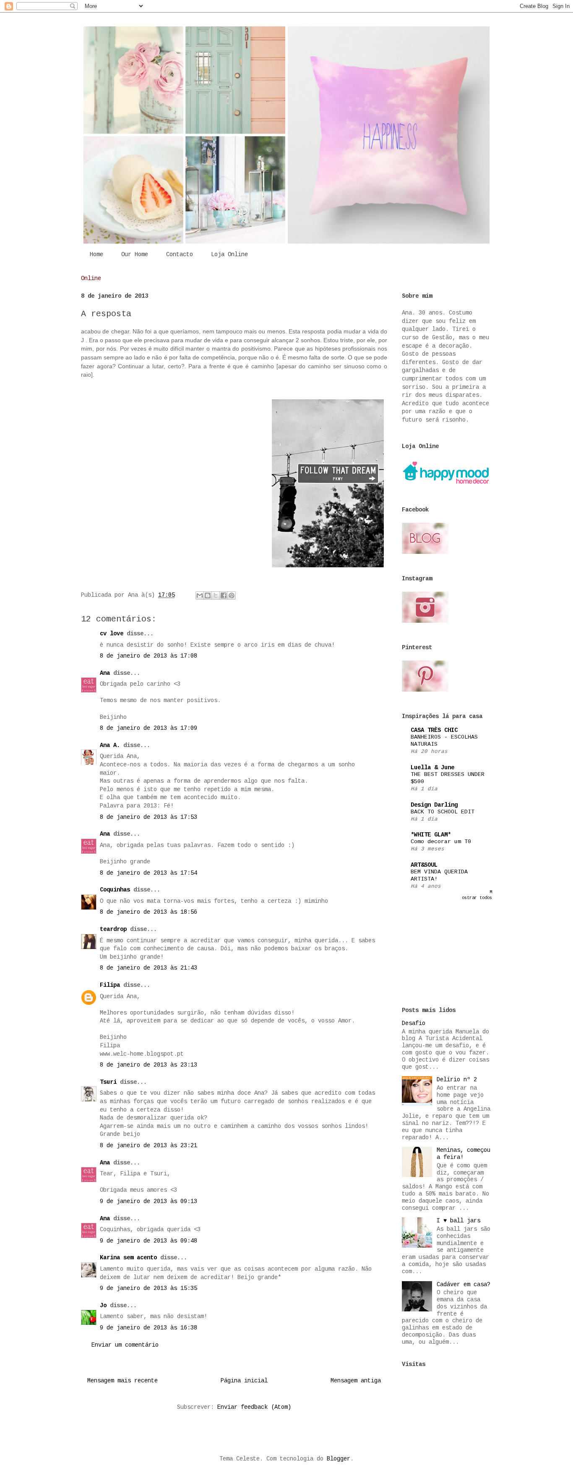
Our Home (134, 254)
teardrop (113, 929)
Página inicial (244, 1380)
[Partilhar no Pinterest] (231, 595)
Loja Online (229, 254)
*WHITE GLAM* (431, 834)
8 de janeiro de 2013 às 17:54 (148, 873)
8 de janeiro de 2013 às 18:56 (148, 912)
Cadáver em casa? (463, 1284)
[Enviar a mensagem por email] (199, 595)
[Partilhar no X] (215, 595)
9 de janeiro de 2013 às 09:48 (148, 1240)
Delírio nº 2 (457, 1079)
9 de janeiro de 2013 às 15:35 (148, 1288)
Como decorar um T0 (441, 842)
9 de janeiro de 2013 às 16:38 (148, 1327)
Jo (103, 1305)
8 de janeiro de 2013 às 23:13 (148, 1065)
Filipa (110, 985)
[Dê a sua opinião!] (207, 595)
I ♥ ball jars (458, 1220)
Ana (105, 673)
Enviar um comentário (125, 1345)
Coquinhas (115, 889)
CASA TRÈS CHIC (434, 730)
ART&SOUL (424, 865)
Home (96, 254)
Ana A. (110, 745)
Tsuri (108, 1082)
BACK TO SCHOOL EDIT (442, 812)
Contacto (179, 254)
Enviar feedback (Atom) (254, 1407)
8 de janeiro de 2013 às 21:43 (148, 968)
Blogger (338, 1458)
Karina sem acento (128, 1257)
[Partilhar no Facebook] (223, 595)
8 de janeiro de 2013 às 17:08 (148, 656)
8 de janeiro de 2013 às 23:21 (148, 1145)
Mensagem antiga (356, 1380)
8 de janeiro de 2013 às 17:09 (148, 728)
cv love (111, 633)
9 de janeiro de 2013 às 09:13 (148, 1201)
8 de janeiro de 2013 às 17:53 (148, 817)
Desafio (413, 1023)
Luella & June (432, 767)
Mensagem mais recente (122, 1380)
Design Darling (434, 805)
